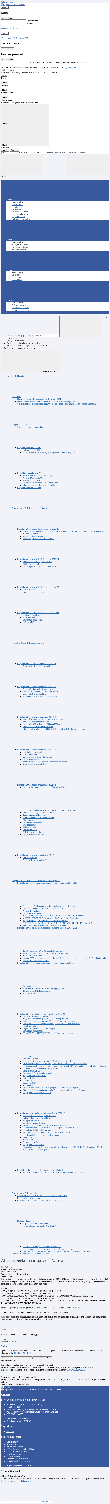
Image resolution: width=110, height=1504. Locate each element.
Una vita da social (30, 1059)
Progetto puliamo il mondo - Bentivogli (39, 566)
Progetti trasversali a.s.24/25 (29, 473)
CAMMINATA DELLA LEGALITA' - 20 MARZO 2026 (42, 1195)
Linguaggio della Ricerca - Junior (37, 1092)
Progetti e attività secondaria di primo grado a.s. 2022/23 (41, 1014)
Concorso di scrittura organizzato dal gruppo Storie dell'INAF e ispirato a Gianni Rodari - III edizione (65, 1066)
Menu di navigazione (50, 371)
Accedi (5, 7)
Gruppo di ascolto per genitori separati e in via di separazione (54, 1249)
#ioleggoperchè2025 (31, 450)
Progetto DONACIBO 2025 (35, 478)
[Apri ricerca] (88, 164)
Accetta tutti (42, 1358)
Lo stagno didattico (31, 615)
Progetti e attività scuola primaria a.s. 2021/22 (36, 785)
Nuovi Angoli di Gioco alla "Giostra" (38, 538)
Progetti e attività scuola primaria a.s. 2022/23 (36, 750)
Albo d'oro (16, 396)
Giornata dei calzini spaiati (34, 592)
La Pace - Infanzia (30, 622)
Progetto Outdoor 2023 (32, 759)
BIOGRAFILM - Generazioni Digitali (39, 475)
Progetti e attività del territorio (24, 1193)
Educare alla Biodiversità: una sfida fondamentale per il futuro (49, 906)
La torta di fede (29, 1078)
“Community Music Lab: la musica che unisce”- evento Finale (54, 810)
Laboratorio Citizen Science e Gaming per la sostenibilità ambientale (51, 1023)
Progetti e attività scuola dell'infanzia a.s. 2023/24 (38, 559)
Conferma (14, 150)
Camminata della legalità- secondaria (38, 1130)
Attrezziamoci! (29, 820)
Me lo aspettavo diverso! (33, 536)
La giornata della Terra (32, 620)
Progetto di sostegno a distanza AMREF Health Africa (45, 920)
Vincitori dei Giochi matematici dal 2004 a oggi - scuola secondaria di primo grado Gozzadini (56, 404)
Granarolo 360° (29, 1083)
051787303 (15, 1407)
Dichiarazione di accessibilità (18, 1451)
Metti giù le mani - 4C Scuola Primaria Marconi (43, 719)
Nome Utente (32, 21)
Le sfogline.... (28, 1137)
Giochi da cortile (30, 857)
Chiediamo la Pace (30, 825)
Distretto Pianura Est (26, 1221)
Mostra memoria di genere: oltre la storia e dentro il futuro (47, 953)
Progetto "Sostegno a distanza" (36, 1016)
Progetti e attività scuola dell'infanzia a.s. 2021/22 (38, 612)
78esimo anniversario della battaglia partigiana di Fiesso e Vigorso (50, 1088)
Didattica (10, 338)
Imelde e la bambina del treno (35, 694)
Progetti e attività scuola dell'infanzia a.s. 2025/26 (38, 529)
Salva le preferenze (21, 1385)
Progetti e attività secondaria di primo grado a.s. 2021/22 (41, 1113)
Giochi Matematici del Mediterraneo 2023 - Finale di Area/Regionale (46, 401)
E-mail (29, 62)
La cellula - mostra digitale (34, 1123)
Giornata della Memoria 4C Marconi (38, 726)
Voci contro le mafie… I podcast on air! (39, 1115)
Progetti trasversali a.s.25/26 (29, 447)
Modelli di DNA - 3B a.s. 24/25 (36, 960)
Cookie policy (12, 1442)
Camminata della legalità (33, 822)
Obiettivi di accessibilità (16, 1454)
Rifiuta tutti (23, 1358)
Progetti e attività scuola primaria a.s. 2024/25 (36, 686)
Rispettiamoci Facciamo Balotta (36, 1223)
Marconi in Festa (30, 754)
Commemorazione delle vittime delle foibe (40, 1068)
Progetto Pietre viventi (32, 913)
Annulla (5, 150)
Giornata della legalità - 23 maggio (37, 757)
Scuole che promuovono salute (30, 427)
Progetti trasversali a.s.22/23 (29, 487)
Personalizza (7, 1358)
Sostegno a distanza (31, 1120)
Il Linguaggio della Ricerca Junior (37, 991)
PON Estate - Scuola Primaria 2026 (38, 666)
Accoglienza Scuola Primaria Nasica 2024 (40, 696)
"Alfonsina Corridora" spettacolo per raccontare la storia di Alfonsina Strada (55, 1063)
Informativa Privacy (14, 1447)
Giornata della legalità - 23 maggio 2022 (40, 813)
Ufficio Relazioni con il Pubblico (20, 1449)
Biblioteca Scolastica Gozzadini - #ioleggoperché (43, 988)
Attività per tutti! (29, 827)
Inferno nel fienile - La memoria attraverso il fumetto (45, 762)
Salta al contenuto (8, 2)
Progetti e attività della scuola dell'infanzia (30, 508)
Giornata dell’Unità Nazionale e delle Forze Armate (44, 925)
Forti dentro (27, 986)
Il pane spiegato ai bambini (34, 815)
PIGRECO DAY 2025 (32, 956)
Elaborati (32, 1056)
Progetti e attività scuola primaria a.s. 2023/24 (25, 345)
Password (30, 23)
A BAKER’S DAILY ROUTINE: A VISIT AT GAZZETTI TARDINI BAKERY (58, 923)
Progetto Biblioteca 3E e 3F (34, 1075)
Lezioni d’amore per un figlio (29, 1198)
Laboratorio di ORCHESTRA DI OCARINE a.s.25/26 (40, 1200)
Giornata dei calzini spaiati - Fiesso (37, 561)
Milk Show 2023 (30, 993)
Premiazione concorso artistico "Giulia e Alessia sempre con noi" (50, 1021)
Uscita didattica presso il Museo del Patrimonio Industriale (47, 1061)
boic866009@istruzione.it (34, 1409)
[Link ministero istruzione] (13, 4)
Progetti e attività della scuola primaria (22, 343)
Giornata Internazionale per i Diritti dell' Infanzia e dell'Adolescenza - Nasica (55, 729)
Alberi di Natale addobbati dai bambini (39, 485)
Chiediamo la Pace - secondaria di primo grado (42, 1135)
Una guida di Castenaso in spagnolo (38, 1073)
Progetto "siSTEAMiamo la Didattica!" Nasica (42, 724)
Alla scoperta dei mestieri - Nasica (37, 722)
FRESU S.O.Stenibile (32, 832)
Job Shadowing (29, 1085)
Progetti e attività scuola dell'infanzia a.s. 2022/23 (38, 587)
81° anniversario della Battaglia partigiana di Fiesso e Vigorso (49, 452)
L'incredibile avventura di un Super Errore (40, 691)
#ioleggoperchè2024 (31, 480)
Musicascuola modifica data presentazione (40, 483)
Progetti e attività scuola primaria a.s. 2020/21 (36, 855)
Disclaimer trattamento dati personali (16, 1481)
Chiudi (4, 83)
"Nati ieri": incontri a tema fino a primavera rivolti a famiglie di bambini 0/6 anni (56, 1251)
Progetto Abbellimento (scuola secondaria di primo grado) (47, 1019)
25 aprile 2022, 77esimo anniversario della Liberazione (46, 1125)
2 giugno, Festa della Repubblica (36, 1118)
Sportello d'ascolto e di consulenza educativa (31, 1254)
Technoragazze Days (31, 1142)
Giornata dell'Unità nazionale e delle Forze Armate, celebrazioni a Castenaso (55, 1090)
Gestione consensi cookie (17, 1459)
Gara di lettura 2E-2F (32, 1071)
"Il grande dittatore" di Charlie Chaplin (39, 1028)
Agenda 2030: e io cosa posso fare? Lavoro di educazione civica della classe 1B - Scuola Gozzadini (65, 958)
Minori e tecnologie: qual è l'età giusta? (39, 1226)
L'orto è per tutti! (30, 829)
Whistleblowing (13, 1456)
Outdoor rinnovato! (31, 564)
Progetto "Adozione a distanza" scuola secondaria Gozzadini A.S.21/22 (53, 1172)
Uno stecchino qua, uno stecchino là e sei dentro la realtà (46, 908)
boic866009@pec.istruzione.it (35, 1412)
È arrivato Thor (29, 589)
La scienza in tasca (30, 1026)
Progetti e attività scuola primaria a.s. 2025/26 (36, 663)
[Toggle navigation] (22, 164)
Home (104, 317)
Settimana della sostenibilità (34, 764)
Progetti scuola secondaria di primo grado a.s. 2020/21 (40, 1170)
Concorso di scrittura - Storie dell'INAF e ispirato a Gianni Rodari (50, 1128)
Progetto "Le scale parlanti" (34, 860)
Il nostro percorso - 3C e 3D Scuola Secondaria (43, 951)
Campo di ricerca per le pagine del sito (17, 335)
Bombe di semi (29, 617)
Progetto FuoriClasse (31, 911)
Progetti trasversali (20, 424)
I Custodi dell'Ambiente (33, 752)
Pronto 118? (28, 1140)
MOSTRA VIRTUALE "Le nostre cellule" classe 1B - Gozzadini (50, 918)
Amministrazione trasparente (18, 1461)
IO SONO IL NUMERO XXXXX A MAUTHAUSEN (46, 1132)
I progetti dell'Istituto (15, 341)
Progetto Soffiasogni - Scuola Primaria (39, 689)
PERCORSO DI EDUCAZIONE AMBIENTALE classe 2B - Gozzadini (54, 916)
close (4, 177)
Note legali (11, 1444)
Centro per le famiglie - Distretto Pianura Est (42, 1246)
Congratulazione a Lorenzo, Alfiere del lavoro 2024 (39, 399)
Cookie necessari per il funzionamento (17, 1377)
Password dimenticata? (10, 28)
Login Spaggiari (70, 68)
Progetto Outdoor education (34, 834)
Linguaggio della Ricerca (33, 1144)
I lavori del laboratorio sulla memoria (38, 817)
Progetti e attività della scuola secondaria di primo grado (36, 880)
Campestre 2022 (29, 1080)
